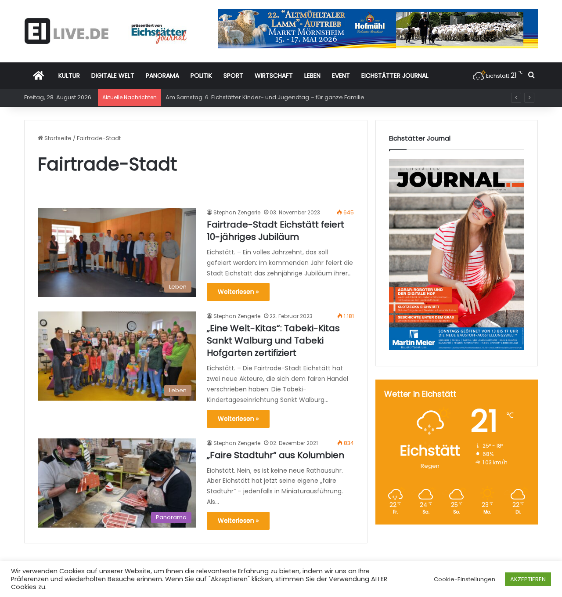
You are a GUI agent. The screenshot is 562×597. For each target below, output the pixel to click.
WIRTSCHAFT (274, 75)
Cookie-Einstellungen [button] (464, 579)
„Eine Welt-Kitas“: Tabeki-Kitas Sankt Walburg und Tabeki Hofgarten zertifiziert (273, 340)
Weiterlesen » (238, 291)
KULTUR (69, 75)
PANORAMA (162, 75)
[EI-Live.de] (105, 31)
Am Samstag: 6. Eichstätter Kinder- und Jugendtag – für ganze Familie (265, 97)
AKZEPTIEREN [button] (528, 579)
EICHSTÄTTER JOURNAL (395, 75)
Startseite (57, 138)
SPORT (233, 75)
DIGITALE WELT (112, 75)
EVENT (341, 75)
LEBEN (312, 75)
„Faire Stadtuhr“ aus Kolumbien (275, 455)
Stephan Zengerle (236, 212)
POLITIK (201, 75)
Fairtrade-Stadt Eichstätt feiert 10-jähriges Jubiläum (275, 230)
